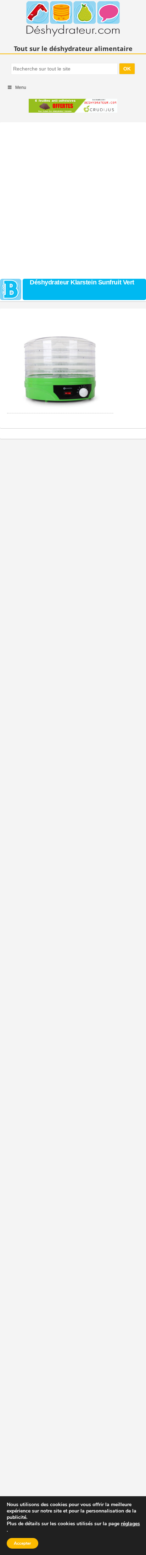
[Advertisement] (73, 199)
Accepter (22, 1543)
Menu (20, 87)
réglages (130, 1524)
